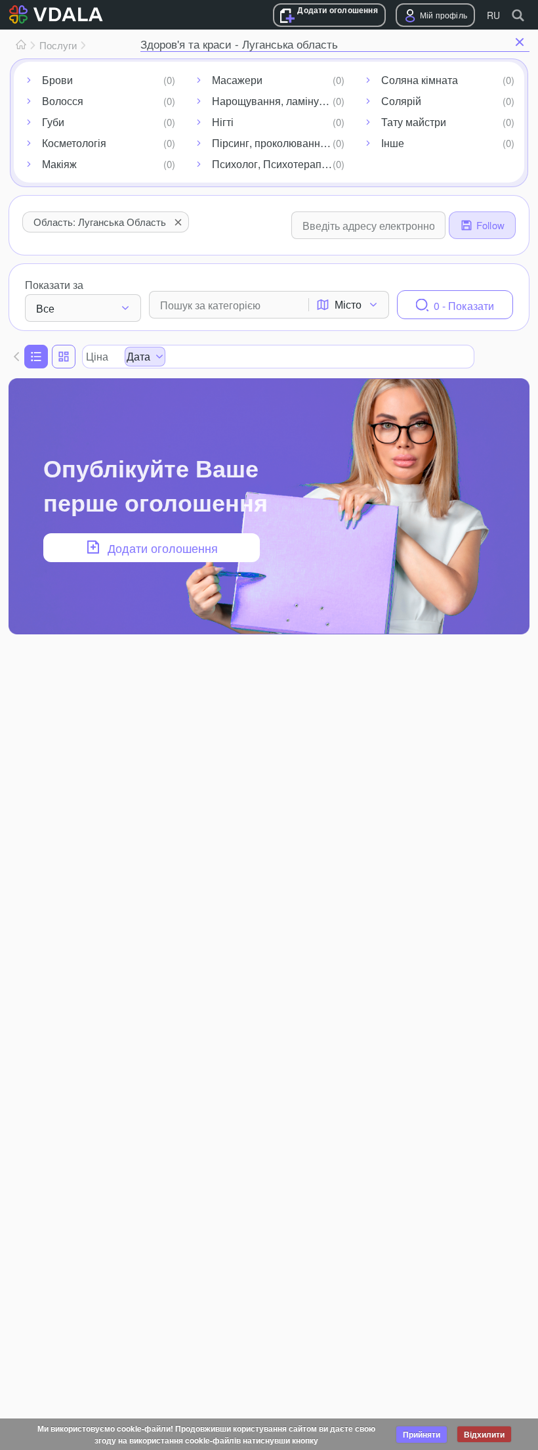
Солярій (401, 100)
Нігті (223, 121)
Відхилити (484, 1434)
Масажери (237, 79)
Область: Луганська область (99, 222)
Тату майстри (413, 121)
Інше (392, 142)
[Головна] (21, 45)
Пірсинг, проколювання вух (278, 142)
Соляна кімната (419, 79)
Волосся (62, 100)
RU (493, 15)
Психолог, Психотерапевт (275, 163)
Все (45, 308)
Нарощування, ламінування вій (281, 100)
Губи (53, 121)
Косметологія (74, 142)
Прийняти (421, 1434)
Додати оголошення (337, 10)
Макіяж (59, 163)
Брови (57, 79)
